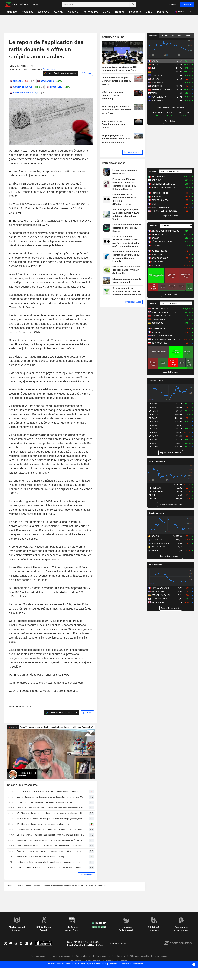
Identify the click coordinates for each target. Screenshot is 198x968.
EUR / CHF (153, 411)
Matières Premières (157, 461)
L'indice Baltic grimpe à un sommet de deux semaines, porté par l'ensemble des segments (51, 808)
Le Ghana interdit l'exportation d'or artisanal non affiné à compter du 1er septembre (51, 867)
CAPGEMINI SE (158, 262)
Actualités (27, 11)
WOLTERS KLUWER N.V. (162, 336)
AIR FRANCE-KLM (159, 235)
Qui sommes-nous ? (104, 956)
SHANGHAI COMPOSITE (162, 90)
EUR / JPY (153, 447)
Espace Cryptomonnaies (170, 556)
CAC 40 (154, 61)
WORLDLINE (157, 255)
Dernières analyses (113, 163)
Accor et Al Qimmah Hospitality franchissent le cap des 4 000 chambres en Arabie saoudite (51, 791)
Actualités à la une (113, 37)
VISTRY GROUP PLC (160, 309)
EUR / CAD (153, 429)
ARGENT (153, 495)
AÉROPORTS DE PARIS (161, 242)
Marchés (12, 11)
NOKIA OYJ (156, 180)
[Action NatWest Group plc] (42, 87)
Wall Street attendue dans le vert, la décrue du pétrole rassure (43, 824)
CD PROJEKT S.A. (159, 343)
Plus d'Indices (170, 121)
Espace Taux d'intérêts (170, 608)
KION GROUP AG (158, 319)
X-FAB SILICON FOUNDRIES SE (165, 231)
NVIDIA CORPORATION (161, 207)
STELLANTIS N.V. (158, 197)
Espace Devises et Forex (170, 453)
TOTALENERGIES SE (160, 193)
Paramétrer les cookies (60, 956)
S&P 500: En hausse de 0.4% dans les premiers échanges (41, 857)
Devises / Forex (156, 381)
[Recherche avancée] (133, 4)
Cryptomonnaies (156, 513)
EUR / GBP (153, 407)
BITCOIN (155, 536)
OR (150, 484)
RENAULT (155, 265)
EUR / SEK (153, 418)
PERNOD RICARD (159, 251)
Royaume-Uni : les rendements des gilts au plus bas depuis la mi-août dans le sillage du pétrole (51, 840)
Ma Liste (152, 171)
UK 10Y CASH (157, 602)
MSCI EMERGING (159, 97)
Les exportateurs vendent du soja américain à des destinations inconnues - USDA (51, 797)
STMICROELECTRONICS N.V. (164, 187)
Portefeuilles (90, 11)
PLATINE (153, 499)
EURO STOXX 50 (158, 75)
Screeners (135, 11)
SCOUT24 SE (157, 323)
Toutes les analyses (132, 302)
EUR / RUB (153, 414)
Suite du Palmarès (170, 294)
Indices (154, 35)
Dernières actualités (132, 152)
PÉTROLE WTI (155, 488)
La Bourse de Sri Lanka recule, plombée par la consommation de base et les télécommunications (51, 862)
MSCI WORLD (157, 100)
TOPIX (154, 93)
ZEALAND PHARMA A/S (161, 316)
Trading (119, 11)
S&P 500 (155, 79)
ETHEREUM (156, 540)
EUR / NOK (153, 422)
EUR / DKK (153, 425)
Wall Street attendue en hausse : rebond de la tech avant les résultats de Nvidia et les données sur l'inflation (51, 813)
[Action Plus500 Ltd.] (71, 87)
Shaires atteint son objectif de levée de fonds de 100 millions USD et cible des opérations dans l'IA (51, 846)
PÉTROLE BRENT (156, 491)
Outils (149, 11)
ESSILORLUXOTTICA (160, 200)
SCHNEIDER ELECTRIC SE (163, 184)
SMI (153, 68)
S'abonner (187, 4)
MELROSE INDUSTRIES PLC (163, 312)
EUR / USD (153, 404)
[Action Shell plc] (32, 81)
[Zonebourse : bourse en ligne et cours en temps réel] (21, 4)
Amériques (176, 35)
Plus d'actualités (86, 875)
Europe (165, 35)
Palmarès (162, 11)
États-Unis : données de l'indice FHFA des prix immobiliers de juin (44, 802)
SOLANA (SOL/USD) (160, 543)
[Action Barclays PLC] (63, 81)
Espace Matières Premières (170, 504)
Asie (188, 35)
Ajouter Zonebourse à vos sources (61, 73)
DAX (153, 72)
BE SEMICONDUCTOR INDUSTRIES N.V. (167, 339)
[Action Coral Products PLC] (42, 93)
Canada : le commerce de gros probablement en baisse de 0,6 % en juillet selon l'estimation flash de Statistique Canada (51, 851)
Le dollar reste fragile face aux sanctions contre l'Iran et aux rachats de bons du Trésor (51, 835)
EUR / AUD (153, 432)
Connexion (172, 4)
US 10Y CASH (157, 591)
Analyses (43, 11)
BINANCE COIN (158, 547)
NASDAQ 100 (157, 86)
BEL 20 (154, 64)
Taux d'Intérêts (155, 565)
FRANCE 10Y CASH (160, 588)
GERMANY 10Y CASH (160, 595)
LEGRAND (156, 245)
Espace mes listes (170, 216)
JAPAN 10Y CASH (159, 599)
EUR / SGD (153, 443)
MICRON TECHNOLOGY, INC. (164, 211)
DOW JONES (157, 82)
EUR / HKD (153, 440)
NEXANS (155, 238)
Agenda (58, 11)
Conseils (73, 11)
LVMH (154, 204)
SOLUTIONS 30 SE (159, 258)
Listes (106, 11)
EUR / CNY (153, 436)
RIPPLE (154, 551)
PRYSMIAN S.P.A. (158, 177)
